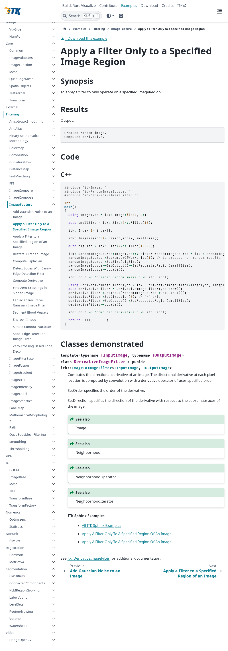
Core (9, 43)
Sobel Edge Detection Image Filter (29, 336)
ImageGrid (17, 380)
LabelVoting (18, 597)
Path (12, 427)
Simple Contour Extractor (32, 326)
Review (14, 540)
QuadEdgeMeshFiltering (27, 434)
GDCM (14, 470)
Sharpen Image (24, 319)
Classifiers (17, 576)
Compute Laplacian (27, 261)
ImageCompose (21, 197)
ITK (180, 5)
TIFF (12, 491)
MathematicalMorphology (28, 418)
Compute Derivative (28, 280)
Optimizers (17, 519)
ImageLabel (18, 394)
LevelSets (16, 604)
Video (10, 632)
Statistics (16, 526)
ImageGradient (20, 372)
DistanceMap (19, 169)
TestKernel (17, 93)
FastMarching (19, 176)
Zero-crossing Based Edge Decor (32, 348)
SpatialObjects (20, 86)
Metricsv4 (16, 562)
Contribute (108, 5)
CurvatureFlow (20, 162)
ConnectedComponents (27, 583)
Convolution (18, 155)
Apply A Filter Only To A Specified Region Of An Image (126, 533)
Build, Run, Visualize (79, 5)
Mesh (13, 72)
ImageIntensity (20, 387)
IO (7, 463)
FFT (11, 183)
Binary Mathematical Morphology (24, 138)
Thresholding (19, 449)
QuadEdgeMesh (21, 79)
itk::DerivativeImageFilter (88, 558)
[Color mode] (110, 16)
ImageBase (17, 477)
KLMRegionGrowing (24, 590)
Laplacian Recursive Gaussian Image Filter (29, 303)
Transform (17, 100)
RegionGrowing (21, 611)
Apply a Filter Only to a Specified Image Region (32, 226)
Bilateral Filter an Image (31, 254)
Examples (129, 5)
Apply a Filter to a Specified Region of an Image (30, 241)
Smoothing (17, 441)
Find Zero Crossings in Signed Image (30, 290)
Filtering (12, 114)
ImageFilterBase (21, 358)
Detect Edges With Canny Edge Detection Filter (32, 271)
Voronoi (15, 618)
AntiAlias (15, 128)
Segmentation (16, 569)
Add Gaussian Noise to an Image (32, 214)
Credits (168, 5)
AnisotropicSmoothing (26, 121)
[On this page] (219, 11)
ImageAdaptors (21, 57)
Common (16, 50)
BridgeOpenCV (20, 640)
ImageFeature (21, 204)
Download (149, 5)
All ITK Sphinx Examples (101, 525)
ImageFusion (19, 365)
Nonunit (12, 534)
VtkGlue (15, 29)
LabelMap (16, 408)
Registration (15, 548)
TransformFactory (22, 505)
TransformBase (20, 498)
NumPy (14, 36)
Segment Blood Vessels (30, 312)
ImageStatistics (20, 401)
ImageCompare (21, 190)
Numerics (13, 512)
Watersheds (18, 626)
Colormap (16, 148)
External (12, 107)
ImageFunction (20, 65)
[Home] (65, 29)
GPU (9, 456)
